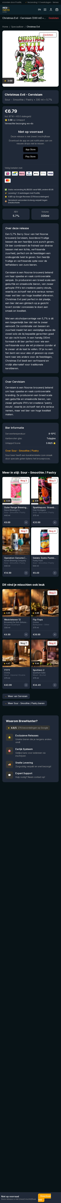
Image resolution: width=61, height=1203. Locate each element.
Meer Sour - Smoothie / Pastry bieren (25, 703)
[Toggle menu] (45, 9)
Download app (44, 1198)
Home (5, 26)
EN (39, 9)
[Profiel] (51, 9)
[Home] (6, 10)
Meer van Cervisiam (16, 696)
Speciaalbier (17, 26)
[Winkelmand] (57, 9)
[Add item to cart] (26, 522)
